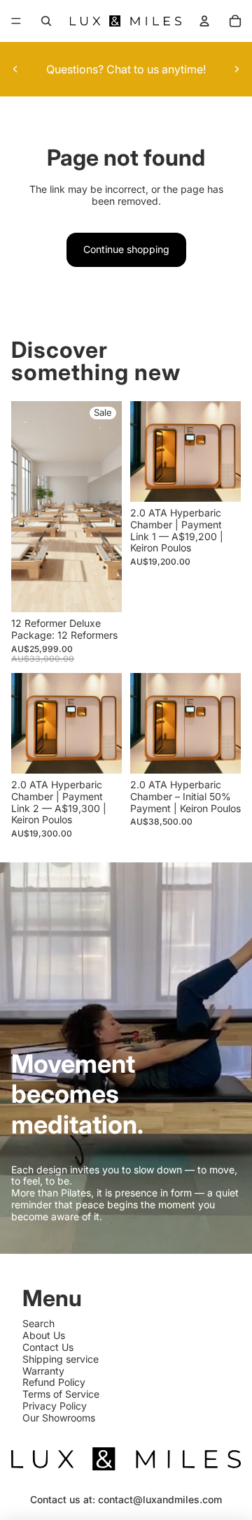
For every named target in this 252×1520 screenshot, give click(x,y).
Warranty (43, 1371)
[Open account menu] (204, 21)
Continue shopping (126, 249)
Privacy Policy (54, 1406)
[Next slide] (236, 69)
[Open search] (46, 21)
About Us (43, 1335)
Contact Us (48, 1347)
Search (38, 1323)
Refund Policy (53, 1382)
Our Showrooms (58, 1418)
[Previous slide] (15, 69)
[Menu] (16, 21)
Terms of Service (60, 1394)
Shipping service (60, 1359)
